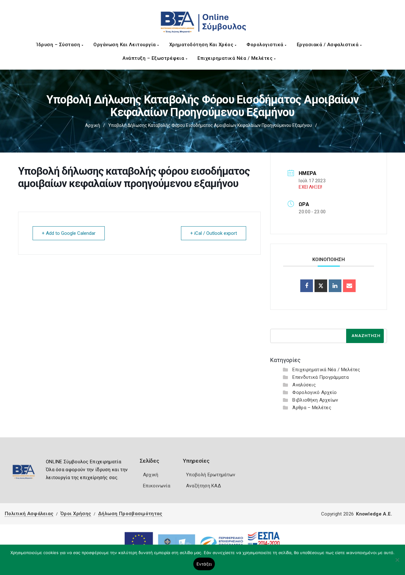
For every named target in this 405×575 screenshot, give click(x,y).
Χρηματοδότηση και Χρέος (202, 44)
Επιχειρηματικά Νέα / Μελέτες (235, 58)
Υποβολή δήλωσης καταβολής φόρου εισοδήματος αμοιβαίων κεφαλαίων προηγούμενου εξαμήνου (210, 125)
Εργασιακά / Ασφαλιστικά (328, 44)
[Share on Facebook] (306, 285)
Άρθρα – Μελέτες (311, 407)
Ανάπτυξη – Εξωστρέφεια (154, 58)
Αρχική (92, 125)
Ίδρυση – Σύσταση (59, 44)
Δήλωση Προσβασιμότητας (130, 513)
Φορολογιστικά (265, 44)
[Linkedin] (335, 285)
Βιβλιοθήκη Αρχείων (315, 400)
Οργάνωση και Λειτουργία (125, 44)
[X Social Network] (321, 285)
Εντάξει (204, 563)
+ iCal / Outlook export (213, 233)
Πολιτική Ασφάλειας (29, 513)
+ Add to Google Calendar (69, 233)
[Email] (349, 285)
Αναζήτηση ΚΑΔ (203, 486)
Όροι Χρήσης (75, 513)
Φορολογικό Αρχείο (314, 392)
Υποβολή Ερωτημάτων (210, 475)
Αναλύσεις (304, 385)
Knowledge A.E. (374, 514)
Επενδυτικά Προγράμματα (320, 377)
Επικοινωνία (156, 486)
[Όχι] (397, 563)
